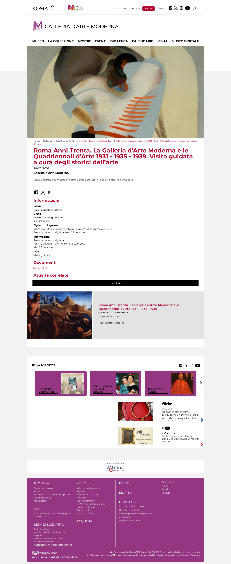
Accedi (161, 8)
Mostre (84, 41)
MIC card (81, 497)
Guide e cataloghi (86, 507)
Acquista (148, 8)
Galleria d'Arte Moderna (81, 26)
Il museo (36, 41)
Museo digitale (185, 41)
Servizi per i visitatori (88, 494)
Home (36, 141)
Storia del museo (43, 488)
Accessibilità (83, 510)
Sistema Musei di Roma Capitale (52, 494)
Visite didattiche (86, 500)
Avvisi (165, 489)
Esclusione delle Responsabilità (139, 555)
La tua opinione (85, 513)
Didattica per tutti (65, 141)
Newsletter (40, 500)
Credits (160, 555)
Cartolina (42, 268)
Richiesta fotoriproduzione (48, 538)
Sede (38, 508)
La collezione (61, 41)
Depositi (38, 535)
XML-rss (196, 555)
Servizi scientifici (49, 524)
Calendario (143, 41)
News (165, 485)
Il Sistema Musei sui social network (102, 389)
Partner (166, 492)
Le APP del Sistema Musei (47, 390)
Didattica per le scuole (131, 506)
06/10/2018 (180, 415)
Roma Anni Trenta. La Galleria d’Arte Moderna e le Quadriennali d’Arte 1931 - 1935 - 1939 (138, 307)
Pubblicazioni (41, 529)
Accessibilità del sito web (178, 555)
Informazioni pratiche (88, 488)
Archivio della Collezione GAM (50, 532)
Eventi (101, 41)
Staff (36, 491)
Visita (162, 41)
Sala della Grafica (43, 541)
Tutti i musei (130, 8)
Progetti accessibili (129, 520)
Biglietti (81, 491)
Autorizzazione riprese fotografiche (53, 544)
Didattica (119, 41)
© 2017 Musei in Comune (99, 555)
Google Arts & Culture (156, 390)
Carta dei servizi (42, 497)
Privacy (119, 555)
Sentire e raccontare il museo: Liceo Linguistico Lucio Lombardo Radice (181, 439)
